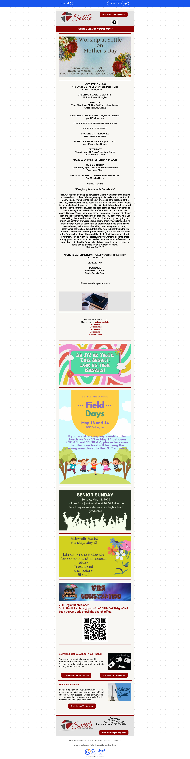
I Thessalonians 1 (95, 334)
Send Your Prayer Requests (114, 733)
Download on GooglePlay (114, 675)
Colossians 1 (95, 324)
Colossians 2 (95, 327)
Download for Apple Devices (76, 675)
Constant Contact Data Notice (105, 745)
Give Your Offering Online (113, 14)
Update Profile (89, 745)
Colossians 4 (95, 332)
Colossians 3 (95, 329)
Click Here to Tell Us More (82, 706)
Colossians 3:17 (102, 322)
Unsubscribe (78, 745)
